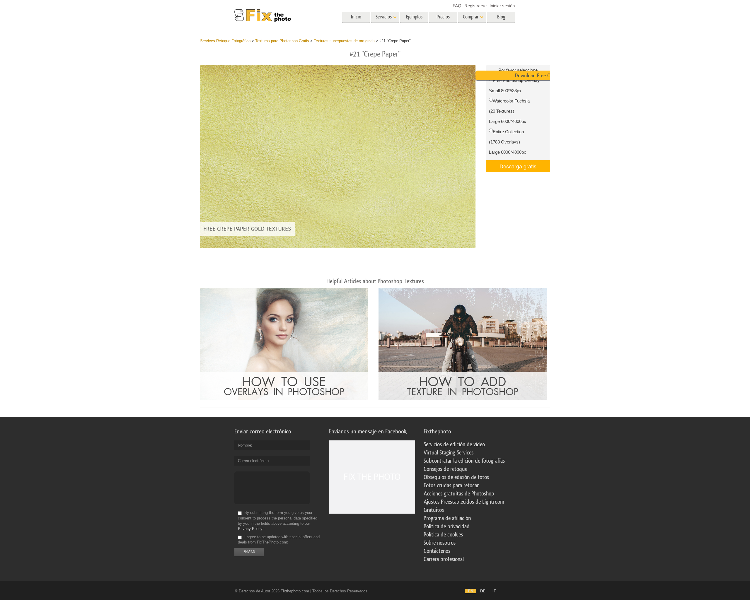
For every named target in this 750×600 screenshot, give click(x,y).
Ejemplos (414, 16)
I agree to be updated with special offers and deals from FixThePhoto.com (279, 539)
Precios (443, 16)
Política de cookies (443, 535)
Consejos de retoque (445, 469)
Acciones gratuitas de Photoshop (459, 494)
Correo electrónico (253, 461)
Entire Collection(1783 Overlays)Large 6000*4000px (507, 142)
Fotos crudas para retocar (451, 485)
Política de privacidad (447, 526)
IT (494, 591)
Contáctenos (437, 551)
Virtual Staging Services (448, 453)
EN (470, 591)
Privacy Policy (250, 529)
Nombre (244, 445)
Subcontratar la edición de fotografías (464, 461)
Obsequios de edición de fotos (456, 477)
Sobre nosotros (440, 543)
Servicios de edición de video (454, 444)
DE (482, 591)
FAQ (457, 5)
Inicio (356, 16)
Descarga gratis (518, 166)
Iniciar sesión (502, 5)
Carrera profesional (444, 559)
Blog (501, 16)
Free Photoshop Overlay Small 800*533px (514, 85)
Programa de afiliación (447, 518)
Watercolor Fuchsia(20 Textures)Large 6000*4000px (509, 111)
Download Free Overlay (539, 75)
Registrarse (475, 5)
